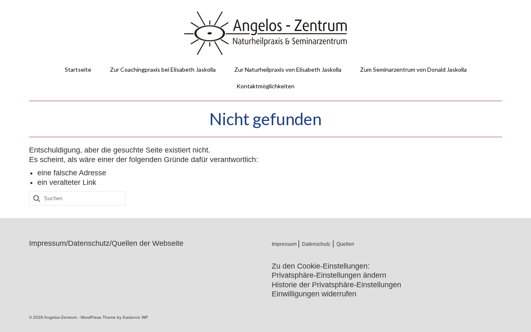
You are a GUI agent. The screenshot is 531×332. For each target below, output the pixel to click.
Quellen (345, 244)
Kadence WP (135, 317)
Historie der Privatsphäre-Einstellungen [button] (336, 285)
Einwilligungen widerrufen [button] (314, 294)
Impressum (285, 244)
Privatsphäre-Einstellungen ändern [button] (329, 275)
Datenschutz (316, 244)
